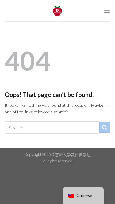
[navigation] (83, 195)
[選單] (107, 11)
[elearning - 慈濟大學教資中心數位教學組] (57, 10)
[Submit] (104, 127)
